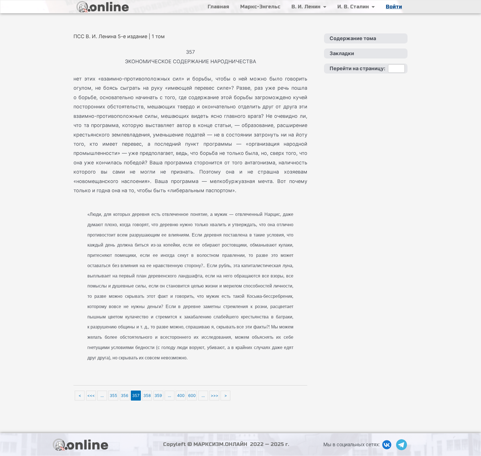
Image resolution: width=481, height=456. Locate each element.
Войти (394, 7)
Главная (218, 7)
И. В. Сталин (353, 7)
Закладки (342, 53)
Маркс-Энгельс (260, 7)
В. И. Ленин (305, 7)
